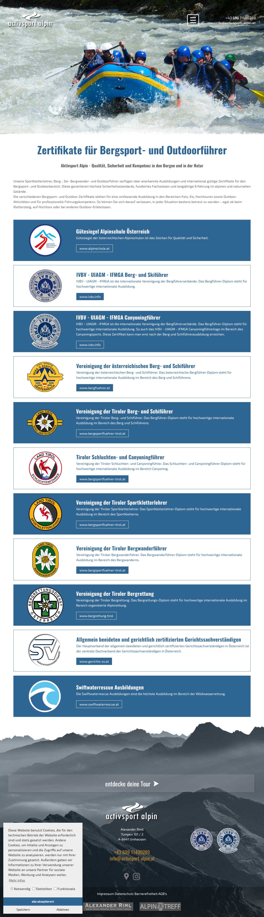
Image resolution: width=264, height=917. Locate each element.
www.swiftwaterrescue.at (99, 704)
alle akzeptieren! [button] (43, 901)
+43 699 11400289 (240, 17)
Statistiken (43, 889)
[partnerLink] (108, 906)
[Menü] (193, 20)
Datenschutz (124, 894)
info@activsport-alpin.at (236, 22)
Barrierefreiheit (146, 894)
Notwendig (21, 889)
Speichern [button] (23, 909)
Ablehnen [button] (63, 909)
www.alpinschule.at (94, 248)
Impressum (105, 894)
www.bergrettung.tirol (96, 616)
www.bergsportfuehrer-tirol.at (102, 433)
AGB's (162, 894)
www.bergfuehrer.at (94, 388)
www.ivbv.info (90, 297)
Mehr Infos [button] (17, 880)
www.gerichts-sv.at (94, 661)
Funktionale (66, 889)
